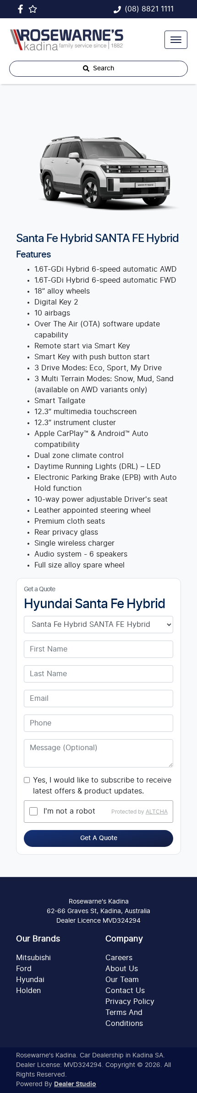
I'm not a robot (69, 811)
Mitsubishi (33, 958)
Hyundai (30, 979)
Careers (118, 958)
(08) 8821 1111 (149, 9)
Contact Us (125, 990)
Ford (24, 968)
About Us (121, 968)
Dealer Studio (75, 1084)
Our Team (122, 979)
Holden (28, 990)
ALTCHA (157, 811)
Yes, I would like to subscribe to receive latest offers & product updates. (102, 786)
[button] (175, 40)
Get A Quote (98, 838)
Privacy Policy (129, 1001)
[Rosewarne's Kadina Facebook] (22, 9)
